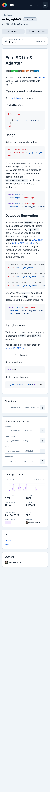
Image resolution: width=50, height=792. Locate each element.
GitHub (8, 540)
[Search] (38, 5)
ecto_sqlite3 (11, 19)
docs (7, 544)
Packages (8, 15)
